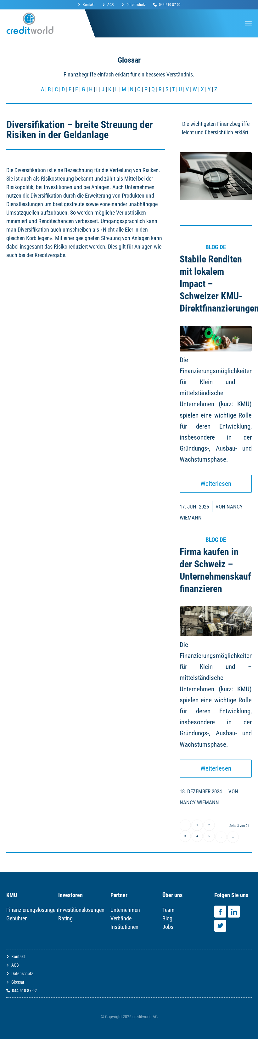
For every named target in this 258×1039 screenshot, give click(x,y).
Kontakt (89, 5)
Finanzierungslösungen (32, 910)
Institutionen (124, 927)
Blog (167, 918)
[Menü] (248, 23)
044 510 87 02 (170, 5)
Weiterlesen (215, 483)
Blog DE (215, 247)
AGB (110, 5)
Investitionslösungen (81, 910)
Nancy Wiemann (199, 802)
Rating (65, 918)
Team (168, 910)
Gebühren (17, 918)
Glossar (17, 982)
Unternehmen (125, 910)
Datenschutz (136, 5)
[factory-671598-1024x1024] (216, 621)
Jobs (167, 927)
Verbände (121, 918)
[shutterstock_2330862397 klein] (216, 338)
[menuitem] (88, 5)
